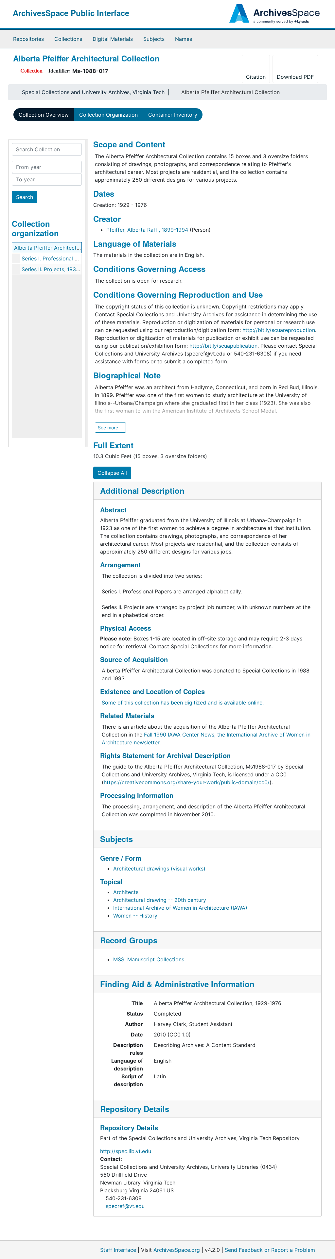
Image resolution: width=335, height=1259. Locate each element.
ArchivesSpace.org (176, 1250)
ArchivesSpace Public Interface (71, 12)
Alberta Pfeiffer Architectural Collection (63, 247)
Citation (256, 77)
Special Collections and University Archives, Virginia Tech (93, 92)
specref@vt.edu (125, 1206)
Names (183, 39)
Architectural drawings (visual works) (159, 868)
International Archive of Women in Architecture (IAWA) (180, 907)
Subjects (154, 39)
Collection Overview (44, 114)
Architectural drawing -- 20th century (159, 900)
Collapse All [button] (112, 473)
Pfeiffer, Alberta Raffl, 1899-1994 (147, 229)
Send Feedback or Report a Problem (270, 1250)
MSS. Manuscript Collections (148, 959)
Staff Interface (118, 1250)
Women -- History (135, 915)
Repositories (28, 39)
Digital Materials (113, 39)
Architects (125, 892)
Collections (68, 39)
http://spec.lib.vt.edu (125, 1151)
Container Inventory (172, 114)
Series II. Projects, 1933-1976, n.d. (63, 269)
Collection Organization (108, 114)
